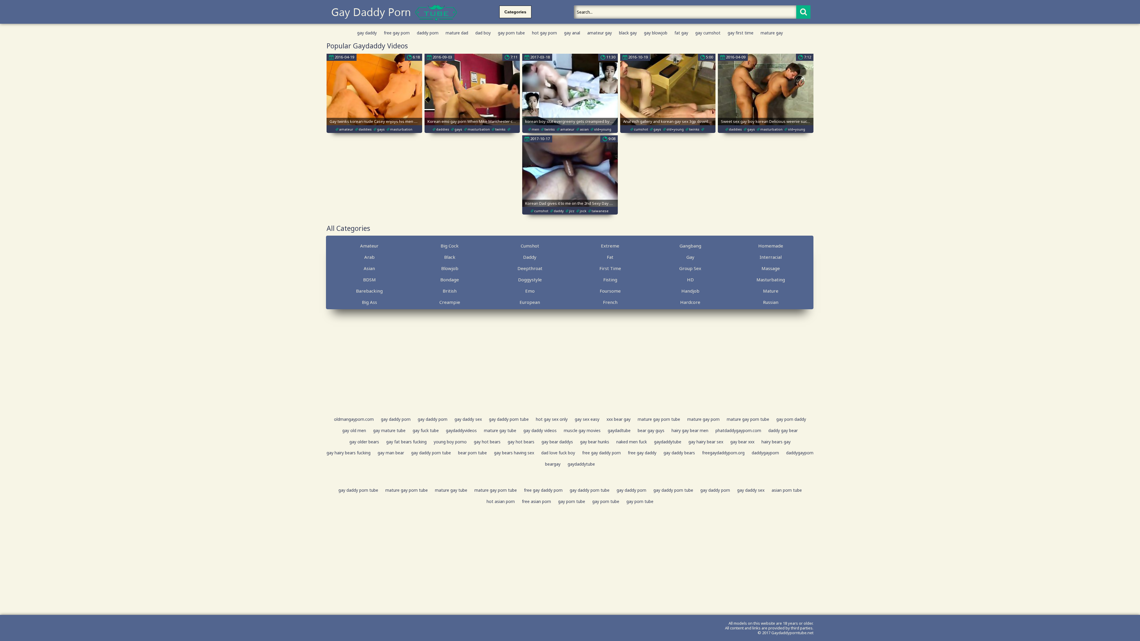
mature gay (772, 33)
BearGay (552, 464)
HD (690, 280)
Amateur (369, 246)
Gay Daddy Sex (468, 419)
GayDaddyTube (667, 442)
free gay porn (397, 33)
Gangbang (690, 246)
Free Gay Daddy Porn (601, 453)
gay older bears (364, 442)
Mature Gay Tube (500, 430)
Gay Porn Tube (571, 501)
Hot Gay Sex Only (552, 419)
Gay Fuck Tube (426, 430)
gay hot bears (487, 442)
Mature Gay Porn (703, 419)
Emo (530, 291)
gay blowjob (655, 33)
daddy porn (427, 33)
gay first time (740, 33)
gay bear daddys (557, 442)
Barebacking (369, 291)
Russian (770, 302)
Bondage (449, 280)
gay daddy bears (679, 453)
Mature (770, 291)
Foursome (610, 291)
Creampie (449, 302)
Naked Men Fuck (631, 442)
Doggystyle (530, 280)
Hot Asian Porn (501, 501)
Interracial (771, 257)
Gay (690, 257)
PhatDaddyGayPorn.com (738, 430)
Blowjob (449, 268)
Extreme (610, 246)
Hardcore (690, 302)
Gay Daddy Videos (540, 430)
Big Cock (450, 246)
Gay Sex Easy (587, 419)
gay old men (354, 430)
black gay (628, 33)
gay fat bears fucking (406, 442)
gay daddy (367, 33)
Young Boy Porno (450, 442)
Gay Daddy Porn (396, 419)
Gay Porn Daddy (791, 419)
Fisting (610, 280)
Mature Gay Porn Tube (659, 419)
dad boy (483, 33)
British (450, 291)
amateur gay (599, 33)
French (610, 302)
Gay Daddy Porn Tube (509, 419)
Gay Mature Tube (389, 430)
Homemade (770, 246)
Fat (610, 257)
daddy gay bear (783, 430)
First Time (610, 268)
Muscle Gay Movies (582, 430)
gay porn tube (511, 33)
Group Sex (690, 268)
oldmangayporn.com (354, 419)
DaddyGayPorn (765, 453)
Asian (369, 268)
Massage (770, 268)
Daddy (529, 257)
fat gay (681, 33)
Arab (369, 257)
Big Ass (369, 302)
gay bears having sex (514, 453)
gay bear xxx (742, 442)
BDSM (369, 280)
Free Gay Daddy (642, 453)
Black (449, 257)
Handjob (690, 291)
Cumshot (530, 246)
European (530, 302)
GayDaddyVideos (461, 430)
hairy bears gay (776, 442)
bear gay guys (651, 430)
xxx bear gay (619, 419)
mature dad (457, 33)
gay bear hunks (594, 442)
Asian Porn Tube (787, 490)
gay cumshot (708, 33)
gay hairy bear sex (705, 442)
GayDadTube (619, 430)
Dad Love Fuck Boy (558, 453)
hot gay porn (544, 33)
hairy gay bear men (690, 430)
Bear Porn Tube (472, 453)
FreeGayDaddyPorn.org (723, 453)
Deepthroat (529, 268)
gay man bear (391, 453)
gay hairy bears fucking (348, 453)
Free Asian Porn (536, 501)
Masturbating (770, 280)
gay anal (572, 33)
